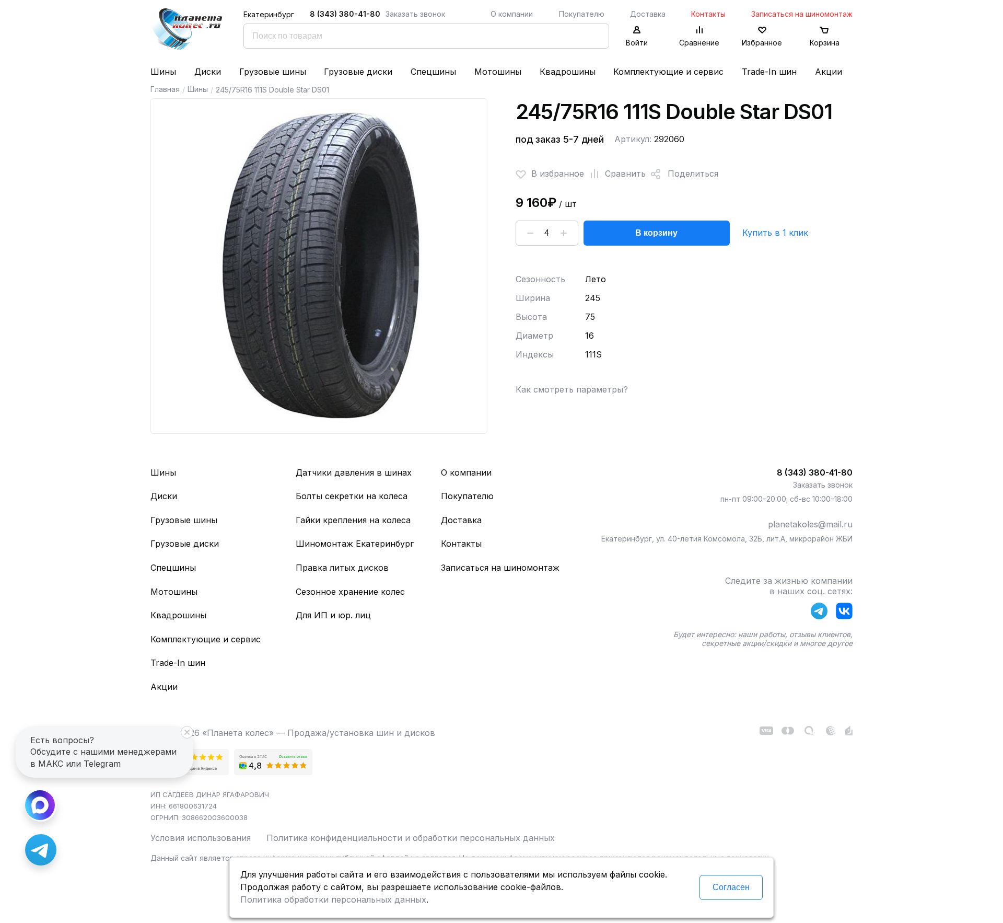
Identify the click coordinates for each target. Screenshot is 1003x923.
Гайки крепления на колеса (353, 520)
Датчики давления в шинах (354, 472)
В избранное (557, 173)
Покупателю (581, 13)
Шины (163, 71)
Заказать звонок (415, 13)
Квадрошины (568, 71)
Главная (165, 89)
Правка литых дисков (342, 567)
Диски (207, 71)
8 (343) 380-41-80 (345, 13)
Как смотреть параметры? (572, 389)
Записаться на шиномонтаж (802, 13)
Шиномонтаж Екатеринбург (355, 543)
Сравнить (625, 173)
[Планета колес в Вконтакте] (844, 613)
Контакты (708, 13)
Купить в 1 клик (775, 232)
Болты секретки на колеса (351, 496)
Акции (828, 71)
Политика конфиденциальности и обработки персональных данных (410, 838)
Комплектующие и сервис (668, 71)
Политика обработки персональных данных (333, 899)
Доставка (648, 13)
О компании (512, 13)
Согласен (731, 887)
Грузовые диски (358, 71)
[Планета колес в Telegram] (819, 613)
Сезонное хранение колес (350, 591)
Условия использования (200, 838)
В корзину (656, 232)
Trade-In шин (769, 71)
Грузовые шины (272, 71)
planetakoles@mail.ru (810, 524)
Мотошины (497, 71)
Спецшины (433, 71)
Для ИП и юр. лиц (333, 615)
